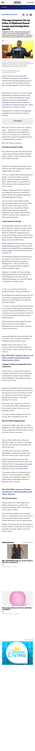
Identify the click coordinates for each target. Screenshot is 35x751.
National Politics (9, 14)
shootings (14, 279)
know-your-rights (7, 203)
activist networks (13, 154)
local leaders (5, 105)
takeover (23, 261)
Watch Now (30, 2)
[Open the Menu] (2, 2)
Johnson (4, 336)
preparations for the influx (19, 78)
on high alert (26, 190)
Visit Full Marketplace (27, 542)
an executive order (22, 210)
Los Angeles (5, 259)
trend (9, 345)
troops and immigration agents (20, 81)
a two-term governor (17, 297)
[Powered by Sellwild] (30, 639)
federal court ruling (19, 105)
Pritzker (12, 336)
